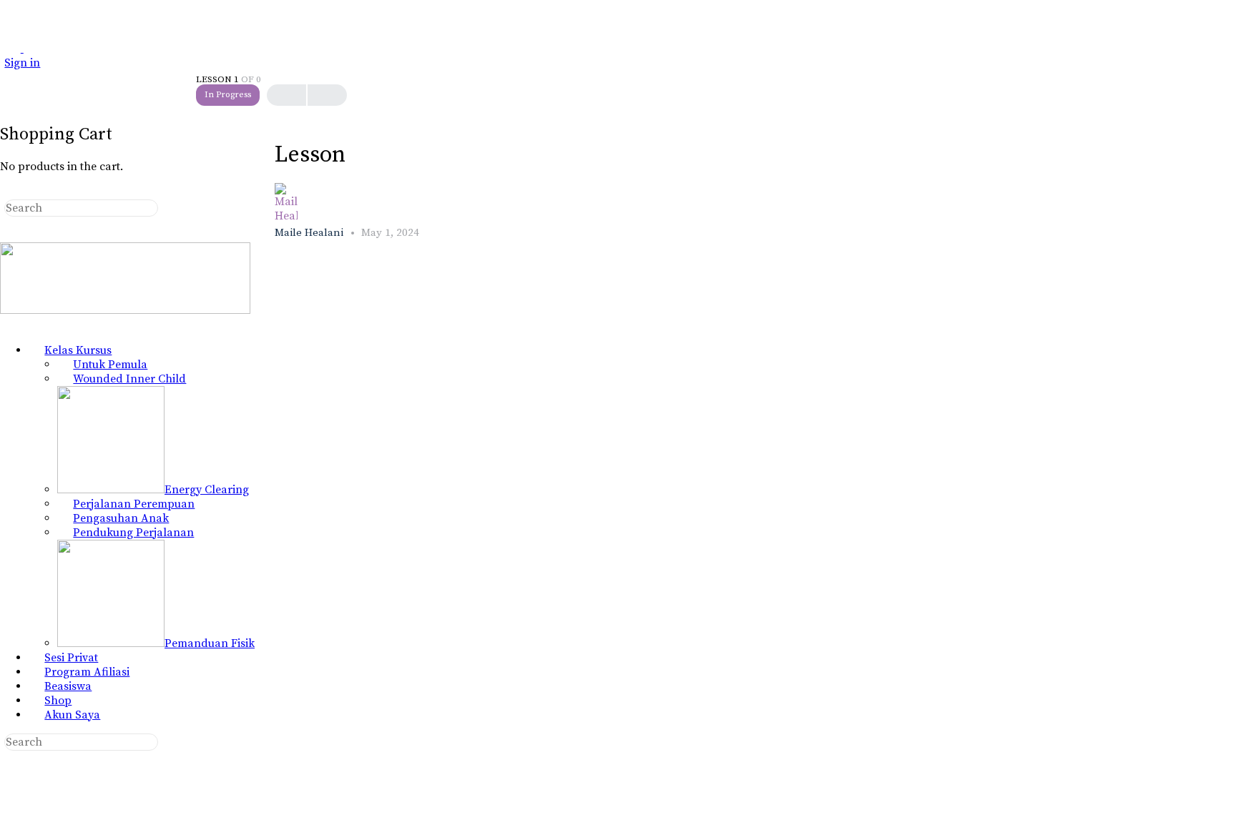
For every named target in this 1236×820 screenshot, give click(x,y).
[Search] (8, 88)
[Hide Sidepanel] (8, 192)
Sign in (22, 63)
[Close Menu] (8, 324)
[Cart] (8, 103)
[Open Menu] (8, 48)
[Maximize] (31, 48)
